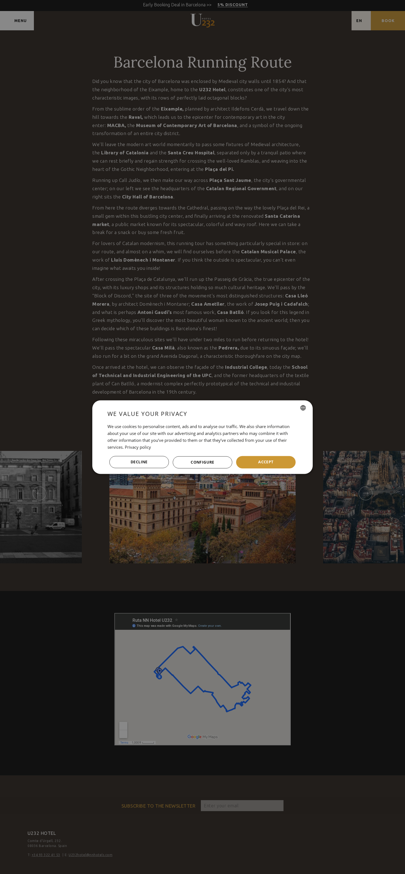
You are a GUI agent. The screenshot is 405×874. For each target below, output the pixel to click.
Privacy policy (138, 447)
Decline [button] (139, 461)
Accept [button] (265, 461)
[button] (202, 462)
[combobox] (303, 407)
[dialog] (202, 437)
